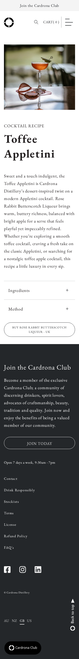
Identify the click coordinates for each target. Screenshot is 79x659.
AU (6, 620)
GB (22, 620)
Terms (9, 513)
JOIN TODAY (39, 443)
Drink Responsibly (19, 490)
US (29, 620)
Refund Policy (16, 536)
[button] (69, 22)
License (10, 525)
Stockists (11, 502)
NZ (14, 620)
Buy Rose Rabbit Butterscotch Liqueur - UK (39, 330)
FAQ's (9, 548)
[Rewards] (22, 648)
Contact (10, 479)
